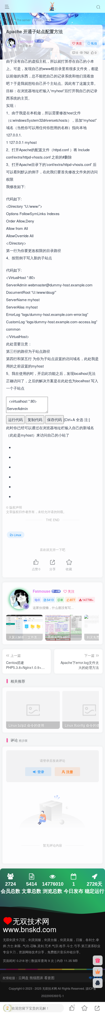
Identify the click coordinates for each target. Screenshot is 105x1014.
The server (23, 20)
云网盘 (23, 977)
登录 (40, 771)
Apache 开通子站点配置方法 (34, 31)
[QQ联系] (98, 983)
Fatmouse (25, 41)
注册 (69, 771)
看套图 (49, 977)
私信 (94, 43)
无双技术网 (50, 988)
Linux (38, 20)
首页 (9, 20)
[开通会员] (98, 972)
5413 (50, 600)
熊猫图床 (36, 977)
